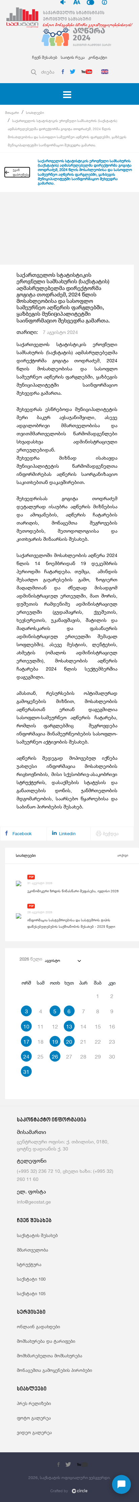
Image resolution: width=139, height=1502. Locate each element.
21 (83, 1041)
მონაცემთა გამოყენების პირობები (54, 1370)
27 (69, 1056)
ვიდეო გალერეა (34, 1432)
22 (98, 1041)
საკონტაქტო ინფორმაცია (51, 1120)
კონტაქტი (97, 57)
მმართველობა (32, 1250)
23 (112, 1041)
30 (112, 1056)
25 (40, 1056)
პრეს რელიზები (34, 1403)
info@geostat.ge (34, 1202)
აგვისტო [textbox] (52, 960)
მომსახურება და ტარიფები (46, 1341)
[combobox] (62, 960)
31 (26, 1071)
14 (83, 1026)
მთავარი (12, 113)
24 (26, 1056)
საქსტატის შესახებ (37, 1235)
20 (69, 1041)
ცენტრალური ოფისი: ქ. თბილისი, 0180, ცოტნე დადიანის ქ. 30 (63, 1145)
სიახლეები (35, 113)
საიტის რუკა (73, 57)
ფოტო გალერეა (34, 1418)
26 (55, 1056)
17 (26, 1041)
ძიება (47, 72)
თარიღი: (47, 332)
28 (83, 1056)
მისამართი (31, 1132)
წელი (31, 959)
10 (26, 1026)
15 (98, 1026)
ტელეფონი (32, 1161)
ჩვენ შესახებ (44, 57)
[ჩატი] (121, 1484)
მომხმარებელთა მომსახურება (49, 1355)
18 (40, 1041)
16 (112, 1026)
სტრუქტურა (29, 1264)
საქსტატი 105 (31, 1293)
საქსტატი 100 (31, 1279)
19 (55, 1041)
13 (69, 1026)
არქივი (122, 855)
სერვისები (31, 1312)
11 (40, 1026)
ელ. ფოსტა (31, 1191)
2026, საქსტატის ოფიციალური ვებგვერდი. (69, 1477)
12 (55, 1026)
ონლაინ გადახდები (38, 1326)
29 (98, 1056)
